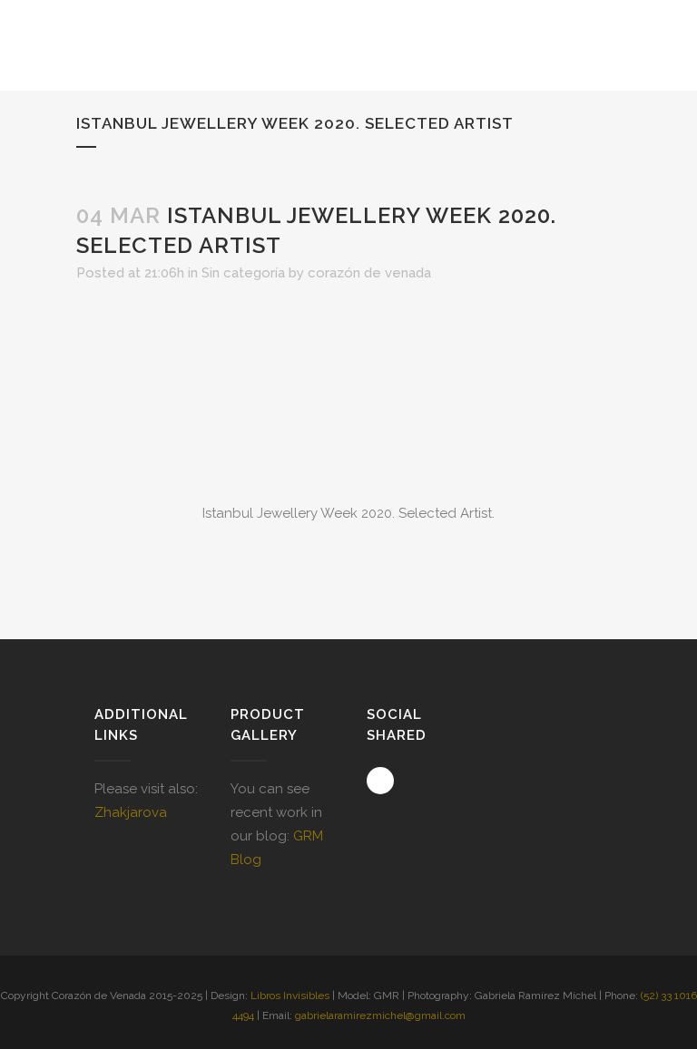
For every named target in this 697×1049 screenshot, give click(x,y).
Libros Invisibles (289, 995)
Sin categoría (243, 273)
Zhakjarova (130, 812)
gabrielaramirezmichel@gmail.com (380, 1015)
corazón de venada (369, 273)
